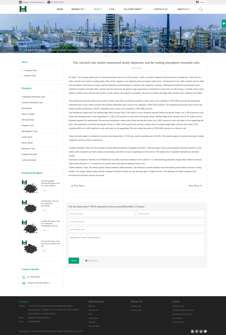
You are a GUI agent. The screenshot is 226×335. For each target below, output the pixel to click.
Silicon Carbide (28, 114)
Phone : (21, 322)
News (97, 9)
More (45, 190)
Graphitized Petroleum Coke (33, 97)
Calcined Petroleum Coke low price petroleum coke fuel (50, 243)
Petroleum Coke (28, 148)
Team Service (94, 310)
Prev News (77, 185)
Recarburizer (27, 108)
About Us (182, 9)
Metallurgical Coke (29, 131)
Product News (125, 56)
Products (77, 9)
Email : (21, 318)
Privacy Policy (94, 326)
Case (112, 9)
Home (60, 9)
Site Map (92, 322)
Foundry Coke (28, 125)
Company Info (136, 306)
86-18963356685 (57, 2)
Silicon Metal (27, 143)
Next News (195, 185)
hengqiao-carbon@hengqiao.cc (34, 2)
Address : (22, 306)
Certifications (93, 318)
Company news (30, 70)
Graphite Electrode (29, 154)
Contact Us (161, 9)
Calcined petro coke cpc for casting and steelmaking (50, 203)
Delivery (92, 306)
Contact (24, 301)
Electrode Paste (28, 120)
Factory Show (132, 9)
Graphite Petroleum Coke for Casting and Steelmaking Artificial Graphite (50, 223)
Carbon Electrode (29, 160)
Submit (74, 261)
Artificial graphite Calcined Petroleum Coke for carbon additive (50, 183)
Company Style (136, 310)
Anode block (27, 137)
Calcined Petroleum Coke (32, 102)
